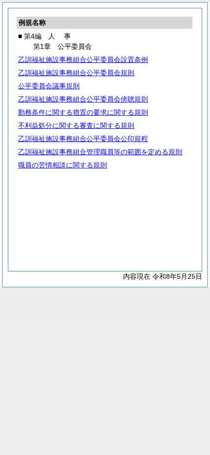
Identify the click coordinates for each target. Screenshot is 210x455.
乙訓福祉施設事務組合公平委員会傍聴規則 (83, 99)
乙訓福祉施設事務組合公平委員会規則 (76, 73)
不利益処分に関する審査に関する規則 (76, 125)
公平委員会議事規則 (49, 86)
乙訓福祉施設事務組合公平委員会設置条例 (83, 59)
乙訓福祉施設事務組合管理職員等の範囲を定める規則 (100, 152)
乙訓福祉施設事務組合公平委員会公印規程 (83, 139)
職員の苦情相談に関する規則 (62, 165)
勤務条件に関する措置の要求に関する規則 (83, 112)
